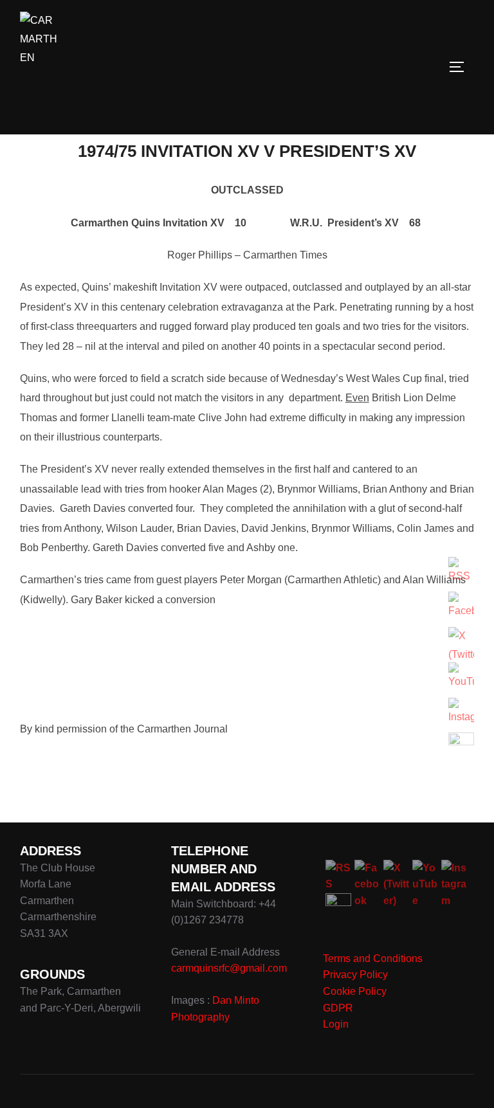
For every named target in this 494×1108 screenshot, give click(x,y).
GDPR (338, 1008)
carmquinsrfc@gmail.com (229, 968)
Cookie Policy (355, 991)
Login (336, 1024)
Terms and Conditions (373, 958)
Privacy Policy (355, 974)
